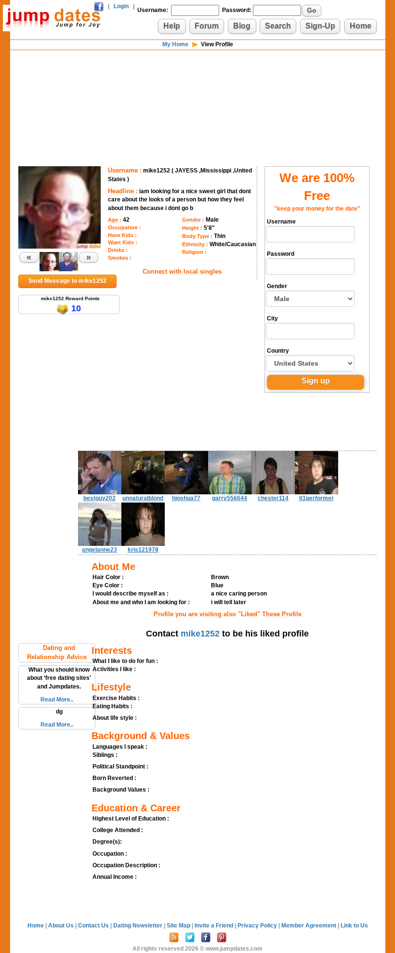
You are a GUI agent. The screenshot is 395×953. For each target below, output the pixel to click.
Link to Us (354, 925)
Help (171, 26)
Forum (207, 26)
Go (311, 10)
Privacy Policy (257, 925)
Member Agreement (309, 925)
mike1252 (200, 633)
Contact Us (94, 925)
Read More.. (56, 699)
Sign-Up (320, 26)
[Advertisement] (197, 82)
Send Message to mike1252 (67, 281)
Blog (241, 26)
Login (121, 6)
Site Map (179, 925)
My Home (175, 44)
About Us (61, 925)
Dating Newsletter (138, 925)
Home (360, 26)
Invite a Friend (215, 925)
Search (278, 26)
